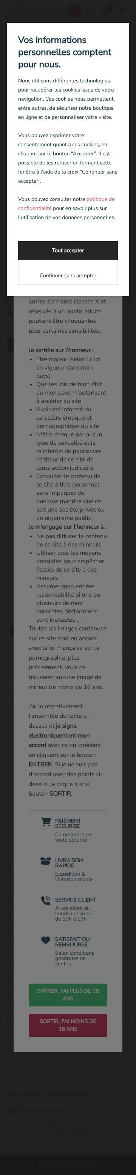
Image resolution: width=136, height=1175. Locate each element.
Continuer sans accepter (68, 275)
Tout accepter (68, 250)
